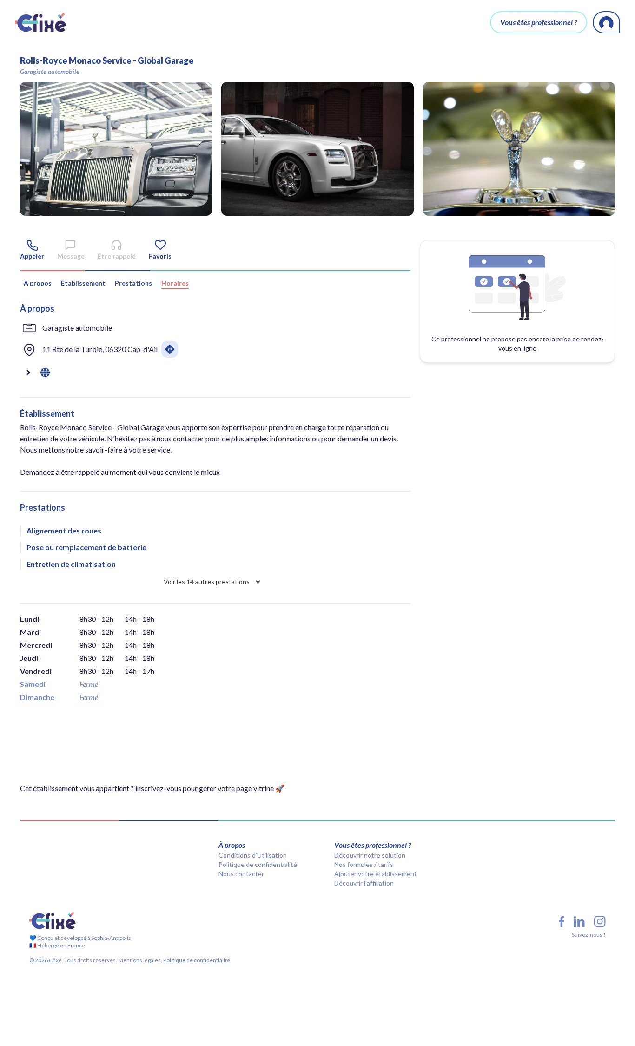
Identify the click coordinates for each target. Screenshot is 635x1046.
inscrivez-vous (158, 788)
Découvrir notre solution (369, 855)
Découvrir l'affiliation (364, 883)
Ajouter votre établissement (375, 874)
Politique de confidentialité (257, 864)
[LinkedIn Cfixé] (579, 921)
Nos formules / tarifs (363, 864)
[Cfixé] (40, 22)
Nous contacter (241, 874)
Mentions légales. (139, 960)
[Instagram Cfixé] (600, 921)
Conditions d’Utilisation (252, 855)
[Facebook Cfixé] (561, 921)
